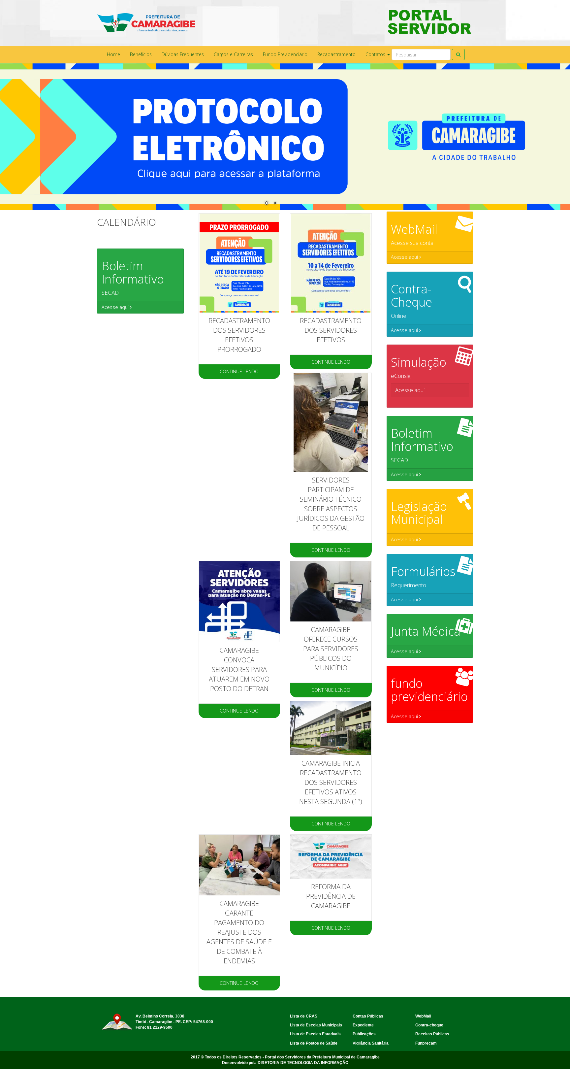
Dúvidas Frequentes (183, 54)
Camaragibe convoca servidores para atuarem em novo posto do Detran (239, 669)
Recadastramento (336, 54)
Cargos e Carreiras (233, 54)
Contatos (376, 54)
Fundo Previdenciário (285, 54)
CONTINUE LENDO (239, 371)
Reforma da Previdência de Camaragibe (331, 896)
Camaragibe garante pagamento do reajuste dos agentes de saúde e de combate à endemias (239, 932)
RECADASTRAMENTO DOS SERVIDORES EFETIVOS (331, 330)
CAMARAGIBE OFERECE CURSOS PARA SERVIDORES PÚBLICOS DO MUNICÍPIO (330, 648)
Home (113, 54)
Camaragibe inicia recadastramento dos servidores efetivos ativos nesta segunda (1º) (330, 782)
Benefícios (141, 54)
